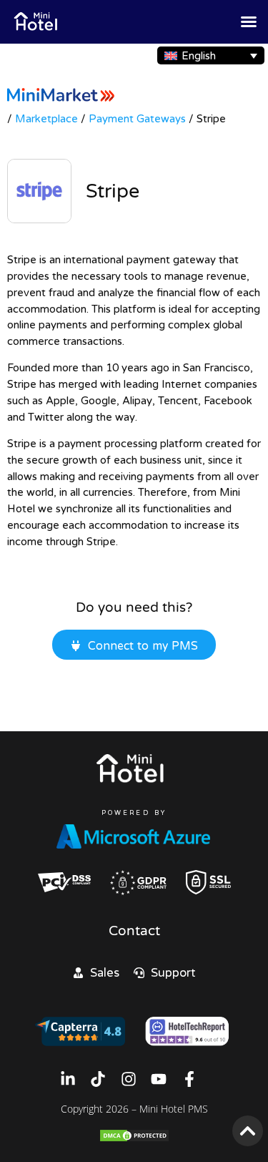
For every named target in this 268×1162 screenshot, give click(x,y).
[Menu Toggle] (248, 21)
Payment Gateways (137, 118)
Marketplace (46, 118)
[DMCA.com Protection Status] (134, 1139)
